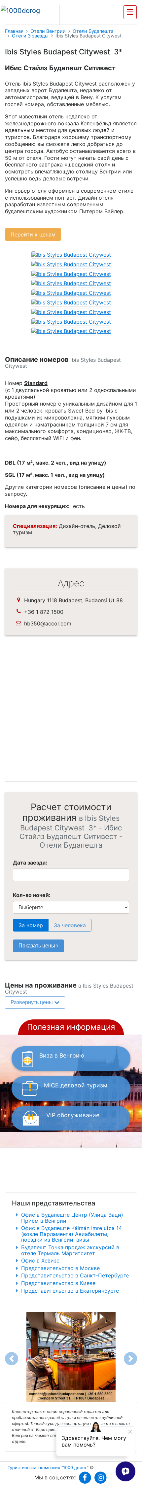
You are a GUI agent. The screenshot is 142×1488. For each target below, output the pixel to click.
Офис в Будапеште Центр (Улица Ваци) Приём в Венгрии (72, 1217)
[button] (11, 1358)
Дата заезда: (30, 862)
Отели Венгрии (48, 31)
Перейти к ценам (33, 234)
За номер (30, 925)
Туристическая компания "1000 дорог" (48, 1467)
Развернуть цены (32, 1002)
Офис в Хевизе (40, 1260)
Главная (14, 31)
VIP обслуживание (72, 1115)
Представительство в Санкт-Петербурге (75, 1275)
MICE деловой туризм (75, 1085)
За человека (70, 925)
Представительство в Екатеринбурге (70, 1290)
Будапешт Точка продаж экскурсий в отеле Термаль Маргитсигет (70, 1250)
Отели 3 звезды (30, 35)
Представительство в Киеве (58, 1283)
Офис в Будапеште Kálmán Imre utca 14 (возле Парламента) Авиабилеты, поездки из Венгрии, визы (71, 1234)
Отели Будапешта (93, 31)
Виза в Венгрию (61, 1055)
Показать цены (37, 945)
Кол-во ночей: (32, 895)
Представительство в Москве (60, 1268)
